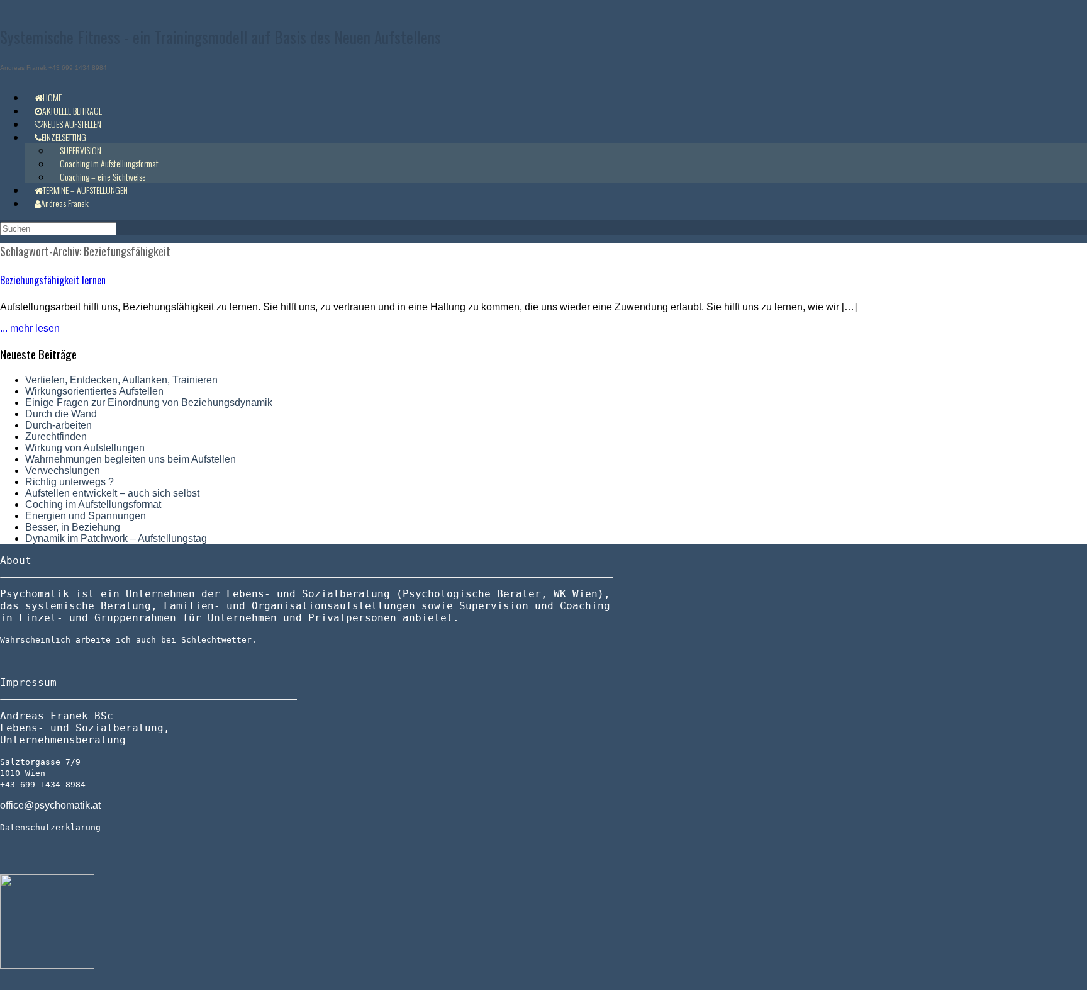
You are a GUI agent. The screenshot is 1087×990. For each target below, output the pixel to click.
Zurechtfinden (56, 436)
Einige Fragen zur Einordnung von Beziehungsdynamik (148, 402)
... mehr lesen (30, 328)
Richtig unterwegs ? (69, 481)
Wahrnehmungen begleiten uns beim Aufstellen (130, 459)
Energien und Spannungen (85, 515)
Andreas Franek (65, 203)
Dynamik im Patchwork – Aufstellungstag (116, 538)
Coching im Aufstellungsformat (93, 504)
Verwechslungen (62, 470)
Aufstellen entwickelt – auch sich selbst (112, 493)
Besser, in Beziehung (72, 527)
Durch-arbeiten (58, 425)
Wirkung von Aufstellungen (85, 447)
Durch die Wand (61, 413)
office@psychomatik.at (50, 805)
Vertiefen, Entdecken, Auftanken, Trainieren (121, 379)
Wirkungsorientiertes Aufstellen (94, 391)
